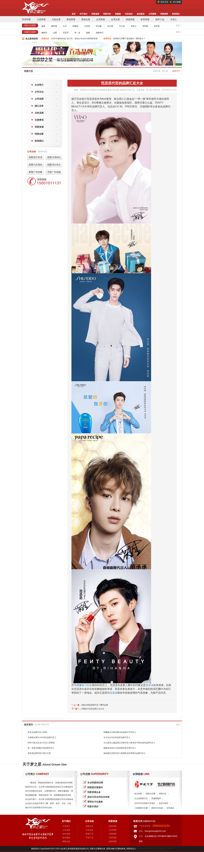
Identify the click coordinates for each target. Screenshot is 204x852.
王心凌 (122, 26)
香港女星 (85, 19)
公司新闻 (152, 14)
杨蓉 (43, 26)
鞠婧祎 (44, 33)
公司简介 (66, 826)
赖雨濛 (54, 26)
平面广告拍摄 (54, 172)
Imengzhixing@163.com (155, 831)
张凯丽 (145, 26)
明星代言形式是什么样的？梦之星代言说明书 (70, 38)
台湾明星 (113, 830)
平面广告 (89, 838)
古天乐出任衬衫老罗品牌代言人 (116, 737)
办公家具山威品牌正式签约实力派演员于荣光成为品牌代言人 (129, 743)
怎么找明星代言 (141, 798)
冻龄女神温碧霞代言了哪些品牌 (94, 705)
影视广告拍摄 (35, 172)
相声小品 (159, 19)
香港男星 (70, 19)
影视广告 (89, 834)
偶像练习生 (82, 685)
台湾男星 (100, 19)
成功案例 (140, 14)
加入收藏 (177, 2)
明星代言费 (150, 794)
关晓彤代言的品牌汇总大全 (92, 709)
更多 (178, 724)
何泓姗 (99, 26)
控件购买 (170, 808)
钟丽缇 (75, 26)
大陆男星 (41, 19)
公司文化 (39, 91)
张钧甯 (157, 26)
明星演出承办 (54, 164)
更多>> (179, 25)
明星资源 (95, 14)
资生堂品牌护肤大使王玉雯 (39, 753)
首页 (74, 14)
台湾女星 (115, 19)
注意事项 (39, 120)
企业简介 (39, 84)
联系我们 (176, 14)
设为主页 (164, 2)
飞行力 (170, 849)
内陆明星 (113, 834)
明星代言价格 (157, 808)
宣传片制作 (163, 803)
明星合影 (39, 134)
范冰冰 (149, 685)
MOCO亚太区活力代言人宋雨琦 (41, 743)
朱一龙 (77, 33)
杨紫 (88, 33)
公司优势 (39, 98)
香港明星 (113, 826)
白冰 (65, 26)
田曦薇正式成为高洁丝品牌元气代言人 (119, 732)
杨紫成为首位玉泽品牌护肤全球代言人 (119, 748)
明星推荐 (164, 14)
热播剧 (118, 14)
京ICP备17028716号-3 (146, 849)
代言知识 (129, 14)
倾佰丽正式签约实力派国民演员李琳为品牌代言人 (124, 753)
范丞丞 (66, 33)
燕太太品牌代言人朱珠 (37, 732)
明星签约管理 (35, 157)
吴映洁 (133, 26)
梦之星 (165, 71)
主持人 (173, 19)
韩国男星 (130, 19)
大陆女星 (56, 19)
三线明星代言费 (141, 808)
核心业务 (39, 106)
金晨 (55, 33)
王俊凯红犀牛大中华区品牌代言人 (41, 737)
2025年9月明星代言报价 (144, 803)
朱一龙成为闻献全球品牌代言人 (41, 748)
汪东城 (87, 26)
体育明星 (145, 19)
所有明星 (26, 19)
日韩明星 (113, 838)
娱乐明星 (138, 794)
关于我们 (83, 14)
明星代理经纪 (54, 157)
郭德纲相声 (156, 798)
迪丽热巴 (99, 33)
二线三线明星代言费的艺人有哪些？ (120, 38)
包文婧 (110, 26)
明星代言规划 (35, 164)
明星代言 (107, 14)
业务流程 (39, 113)
